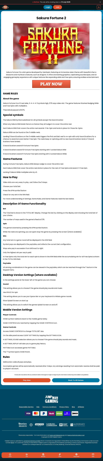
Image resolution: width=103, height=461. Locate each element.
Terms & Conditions (49, 407)
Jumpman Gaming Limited (31, 441)
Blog (73, 407)
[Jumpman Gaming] (51, 402)
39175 (12, 442)
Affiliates (81, 407)
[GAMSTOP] (39, 424)
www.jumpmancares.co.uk (76, 435)
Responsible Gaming (26, 407)
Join (57, 7)
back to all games (75, 380)
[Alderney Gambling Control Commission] (77, 424)
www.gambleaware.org (57, 435)
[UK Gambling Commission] (51, 424)
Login (48, 7)
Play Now (27, 380)
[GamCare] (22, 424)
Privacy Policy (64, 407)
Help (37, 407)
